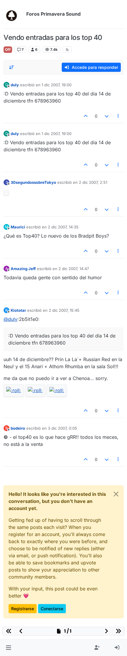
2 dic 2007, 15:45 (64, 310)
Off (8, 49)
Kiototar (18, 310)
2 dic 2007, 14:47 (73, 268)
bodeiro (18, 428)
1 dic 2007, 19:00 (56, 84)
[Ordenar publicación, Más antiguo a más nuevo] (11, 67)
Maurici (18, 227)
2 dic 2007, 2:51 (93, 182)
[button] (8, 648)
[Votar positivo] (86, 116)
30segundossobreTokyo (33, 182)
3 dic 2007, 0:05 (62, 428)
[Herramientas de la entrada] (118, 116)
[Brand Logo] (14, 14)
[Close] (116, 494)
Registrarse (22, 608)
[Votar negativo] (106, 116)
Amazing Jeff (23, 268)
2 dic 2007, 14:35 (63, 227)
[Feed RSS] (67, 49)
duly (15, 84)
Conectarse (52, 608)
